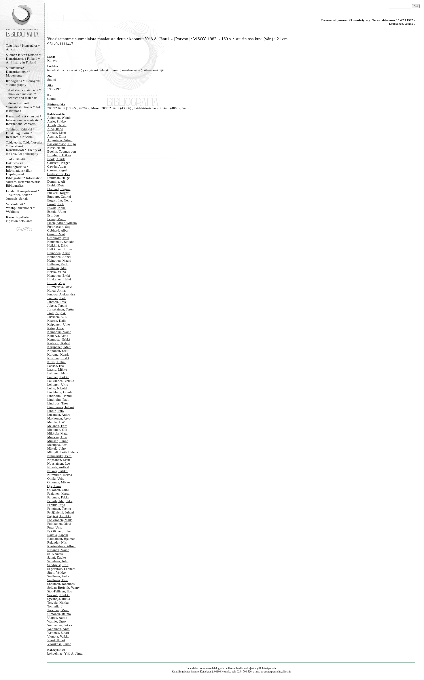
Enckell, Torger (57, 193)
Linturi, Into (55, 411)
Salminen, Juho (57, 561)
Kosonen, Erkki (58, 358)
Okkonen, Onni (58, 490)
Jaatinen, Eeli (56, 298)
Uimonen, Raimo (59, 614)
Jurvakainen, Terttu (60, 309)
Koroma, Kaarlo (58, 354)
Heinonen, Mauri (59, 260)
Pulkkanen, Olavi (59, 523)
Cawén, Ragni (57, 170)
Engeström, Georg (59, 200)
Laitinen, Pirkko (58, 377)
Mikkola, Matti (57, 433)
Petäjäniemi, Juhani (60, 512)
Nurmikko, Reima (59, 475)
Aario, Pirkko (56, 121)
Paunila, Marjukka (59, 501)
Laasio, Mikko (57, 369)
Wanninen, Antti (58, 629)
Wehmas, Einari (58, 632)
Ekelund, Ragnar (58, 189)
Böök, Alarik (56, 159)
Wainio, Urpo (56, 621)
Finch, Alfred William (62, 223)
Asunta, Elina (56, 136)
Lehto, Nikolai (57, 388)
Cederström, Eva (58, 174)
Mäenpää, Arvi (57, 444)
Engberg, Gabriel (59, 196)
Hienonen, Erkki (58, 275)
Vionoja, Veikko (58, 636)
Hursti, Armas (56, 290)
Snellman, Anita (58, 576)
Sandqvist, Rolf (57, 565)
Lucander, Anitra (58, 414)
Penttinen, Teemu (59, 508)
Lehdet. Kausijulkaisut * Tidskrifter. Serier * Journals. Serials (23, 194)
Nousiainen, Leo (58, 463)
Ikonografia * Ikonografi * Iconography (23, 82)
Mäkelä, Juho (56, 448)
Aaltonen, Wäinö (59, 117)
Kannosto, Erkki (58, 339)
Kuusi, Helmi (56, 362)
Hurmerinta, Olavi (59, 287)
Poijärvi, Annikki (59, 516)
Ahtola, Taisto (56, 125)
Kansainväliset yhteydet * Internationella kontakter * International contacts (24, 120)
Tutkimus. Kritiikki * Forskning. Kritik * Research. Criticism (20, 133)
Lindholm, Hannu (59, 396)
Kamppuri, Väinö (59, 332)
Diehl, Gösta (55, 185)
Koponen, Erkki (58, 350)
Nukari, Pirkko (57, 471)
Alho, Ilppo (55, 129)
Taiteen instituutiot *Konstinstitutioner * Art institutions (23, 107)
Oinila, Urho (55, 478)
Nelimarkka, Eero (59, 456)
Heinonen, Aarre (58, 253)
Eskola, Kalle (56, 208)
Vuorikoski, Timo (59, 644)
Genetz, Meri (56, 234)
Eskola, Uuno (56, 211)
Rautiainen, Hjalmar (61, 538)
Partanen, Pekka (58, 497)
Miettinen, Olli (57, 429)
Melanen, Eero (57, 426)
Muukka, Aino (57, 437)
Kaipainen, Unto (58, 324)
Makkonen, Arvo (59, 418)
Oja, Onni (54, 486)
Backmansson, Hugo (61, 144)
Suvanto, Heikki (58, 595)
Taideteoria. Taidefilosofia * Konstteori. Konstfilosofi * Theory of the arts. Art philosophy (24, 148)
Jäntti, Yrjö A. (56, 313)
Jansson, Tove (57, 302)
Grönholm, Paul (58, 238)
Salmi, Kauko (56, 557)
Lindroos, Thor (57, 403)
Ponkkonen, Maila (59, 520)
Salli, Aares (55, 553)
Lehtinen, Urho (57, 384)
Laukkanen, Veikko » (402, 23)
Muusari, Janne (57, 441)
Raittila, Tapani (57, 535)
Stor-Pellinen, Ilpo (59, 591)
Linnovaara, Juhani (60, 407)
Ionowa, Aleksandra (61, 294)
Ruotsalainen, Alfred (61, 546)
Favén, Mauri (56, 219)
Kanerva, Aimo (57, 335)
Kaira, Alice (55, 328)
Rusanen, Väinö (58, 550)
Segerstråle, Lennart (61, 569)
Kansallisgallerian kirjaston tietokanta (19, 219)
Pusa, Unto (54, 527)
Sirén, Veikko (56, 572)
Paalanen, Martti (58, 493)
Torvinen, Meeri (58, 610)
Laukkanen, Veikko (60, 381)
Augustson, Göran (59, 140)
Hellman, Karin (57, 264)
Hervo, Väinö (56, 272)
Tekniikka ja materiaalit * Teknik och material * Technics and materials (23, 94)
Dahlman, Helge (58, 178)
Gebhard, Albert (58, 230)
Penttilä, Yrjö (56, 505)
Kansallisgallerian (237, 668)
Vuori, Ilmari (56, 640)
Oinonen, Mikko (58, 482)
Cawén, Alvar (56, 166)
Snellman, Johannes (61, 584)
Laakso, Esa (55, 366)
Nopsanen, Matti (58, 460)
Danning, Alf (56, 181)
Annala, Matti (56, 132)
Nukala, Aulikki (58, 467)
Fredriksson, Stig (58, 226)
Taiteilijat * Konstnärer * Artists (23, 47)
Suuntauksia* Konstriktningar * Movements (18, 71)
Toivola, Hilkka (58, 602)
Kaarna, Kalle (56, 320)
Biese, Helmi (56, 147)
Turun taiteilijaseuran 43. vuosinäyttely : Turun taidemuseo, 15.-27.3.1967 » (368, 20)
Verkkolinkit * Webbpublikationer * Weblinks (20, 207)
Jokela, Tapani (57, 305)
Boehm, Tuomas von (61, 151)
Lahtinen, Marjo (58, 373)
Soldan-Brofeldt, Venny (63, 587)
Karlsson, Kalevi (58, 343)
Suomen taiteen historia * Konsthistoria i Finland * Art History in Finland (23, 58)
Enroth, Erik (55, 204)
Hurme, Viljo (56, 283)
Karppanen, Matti (59, 347)
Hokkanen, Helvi (59, 279)
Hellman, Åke (56, 268)
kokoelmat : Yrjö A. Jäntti (65, 653)
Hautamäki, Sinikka (60, 241)
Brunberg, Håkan (59, 155)
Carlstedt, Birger (58, 163)
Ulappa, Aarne (57, 617)
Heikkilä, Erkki (57, 245)
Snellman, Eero (57, 580)
